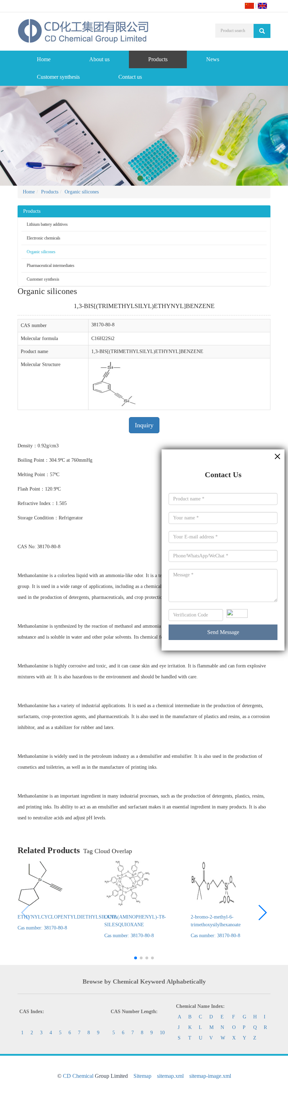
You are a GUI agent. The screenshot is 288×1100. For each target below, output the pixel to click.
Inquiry (144, 425)
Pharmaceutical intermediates (50, 265)
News (212, 59)
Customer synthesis (58, 77)
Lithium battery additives (47, 224)
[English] (262, 5)
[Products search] (262, 31)
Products (158, 59)
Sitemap (142, 1076)
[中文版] (249, 5)
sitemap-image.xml (210, 1076)
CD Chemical (78, 1076)
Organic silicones (82, 191)
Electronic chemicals (43, 238)
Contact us (130, 77)
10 (162, 1032)
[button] (262, 912)
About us (99, 59)
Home (44, 59)
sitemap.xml (170, 1076)
